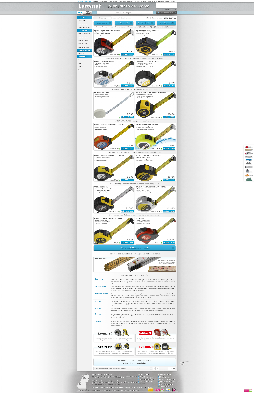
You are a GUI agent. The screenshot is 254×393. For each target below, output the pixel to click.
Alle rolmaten (82, 21)
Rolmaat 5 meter (83, 40)
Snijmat (144, 1)
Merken (82, 56)
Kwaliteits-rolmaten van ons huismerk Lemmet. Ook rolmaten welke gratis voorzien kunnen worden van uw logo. (114, 339)
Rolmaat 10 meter (83, 47)
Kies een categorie (125, 13)
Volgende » (171, 368)
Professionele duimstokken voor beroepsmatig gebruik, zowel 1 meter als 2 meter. (166, 262)
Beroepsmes (103, 1)
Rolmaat (130, 1)
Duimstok (81, 53)
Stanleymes (160, 1)
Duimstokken (84, 50)
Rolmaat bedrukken (84, 33)
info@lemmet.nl (164, 386)
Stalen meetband (160, 27)
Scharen (137, 1)
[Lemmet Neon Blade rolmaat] (155, 42)
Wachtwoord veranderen (147, 379)
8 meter (110, 27)
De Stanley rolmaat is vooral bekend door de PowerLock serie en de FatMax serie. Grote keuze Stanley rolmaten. (113, 352)
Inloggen (173, 9)
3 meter (98, 27)
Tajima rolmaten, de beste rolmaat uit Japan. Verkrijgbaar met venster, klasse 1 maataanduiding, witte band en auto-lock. (155, 352)
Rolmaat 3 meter (83, 37)
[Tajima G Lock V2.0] (114, 199)
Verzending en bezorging (167, 379)
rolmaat (101, 23)
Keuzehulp (102, 18)
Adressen (142, 383)
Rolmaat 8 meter (83, 44)
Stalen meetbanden (84, 27)
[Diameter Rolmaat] (114, 105)
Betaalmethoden (164, 378)
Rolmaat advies (82, 24)
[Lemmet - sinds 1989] (89, 6)
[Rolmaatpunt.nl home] (84, 13)
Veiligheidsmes (170, 1)
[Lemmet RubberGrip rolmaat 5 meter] (114, 168)
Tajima (80, 70)
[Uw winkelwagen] (166, 5)
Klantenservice (157, 18)
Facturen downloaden (146, 381)
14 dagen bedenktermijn (167, 381)
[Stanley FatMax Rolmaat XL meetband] (155, 105)
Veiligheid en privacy (165, 383)
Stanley (80, 66)
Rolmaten (83, 30)
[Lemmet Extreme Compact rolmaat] (114, 230)
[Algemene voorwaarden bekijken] (119, 391)
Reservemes (122, 1)
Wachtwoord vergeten (146, 378)
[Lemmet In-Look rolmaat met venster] (114, 136)
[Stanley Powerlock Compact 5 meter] (155, 199)
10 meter (117, 27)
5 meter (104, 27)
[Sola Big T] (155, 230)
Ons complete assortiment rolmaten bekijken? (134, 361)
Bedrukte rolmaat (102, 294)
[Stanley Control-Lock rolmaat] (155, 168)
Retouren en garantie (166, 384)
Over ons (162, 376)
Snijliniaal (151, 1)
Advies (123, 27)
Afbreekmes (95, 1)
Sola (79, 63)
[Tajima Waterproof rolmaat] (155, 136)
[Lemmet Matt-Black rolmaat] (155, 73)
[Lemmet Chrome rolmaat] (114, 73)
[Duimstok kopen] (135, 271)
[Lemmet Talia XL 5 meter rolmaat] (114, 42)
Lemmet (80, 60)
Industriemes (113, 1)
